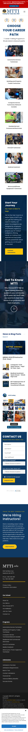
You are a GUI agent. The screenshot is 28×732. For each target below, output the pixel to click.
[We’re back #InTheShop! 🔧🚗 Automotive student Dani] (8, 416)
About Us (5, 600)
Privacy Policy (7, 585)
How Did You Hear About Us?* (12, 468)
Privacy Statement (18, 730)
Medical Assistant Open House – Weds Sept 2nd (17, 374)
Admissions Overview (9, 665)
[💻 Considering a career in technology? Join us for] (8, 404)
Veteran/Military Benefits (10, 679)
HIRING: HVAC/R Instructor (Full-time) (13, 358)
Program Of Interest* (9, 460)
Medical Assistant (14, 167)
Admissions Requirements (10, 668)
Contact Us (6, 614)
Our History (6, 603)
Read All (5, 337)
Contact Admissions (9, 673)
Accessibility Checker (11, 700)
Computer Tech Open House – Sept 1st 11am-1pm (17, 366)
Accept (14, 726)
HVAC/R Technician (14, 148)
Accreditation (7, 608)
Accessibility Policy (16, 702)
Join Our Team (7, 611)
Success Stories (7, 681)
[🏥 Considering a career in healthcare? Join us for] (19, 404)
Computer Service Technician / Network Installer (14, 105)
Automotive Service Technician (12, 627)
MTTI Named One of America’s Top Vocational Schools (17, 383)
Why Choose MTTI (8, 606)
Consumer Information (10, 587)
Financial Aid (6, 676)
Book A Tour (6, 670)
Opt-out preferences (9, 730)
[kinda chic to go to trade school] (19, 416)
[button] (25, 710)
